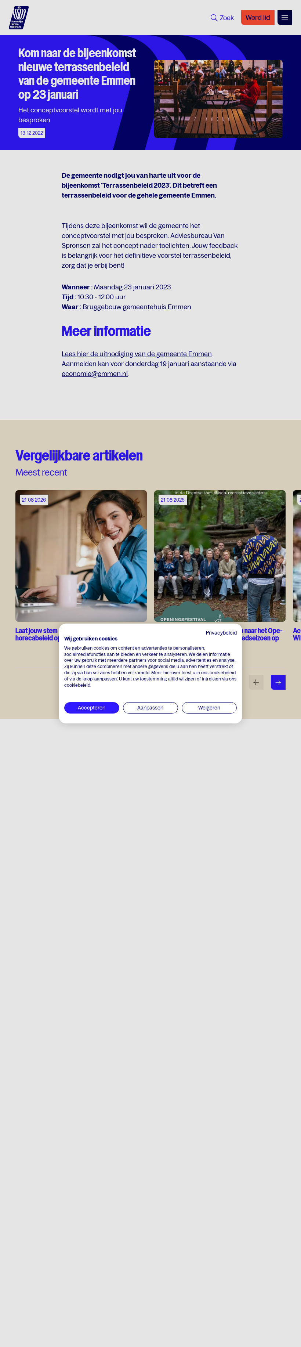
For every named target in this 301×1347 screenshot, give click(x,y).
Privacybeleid (221, 632)
